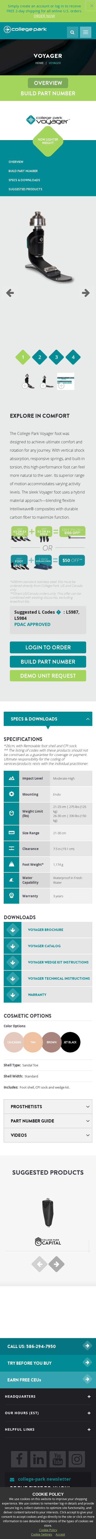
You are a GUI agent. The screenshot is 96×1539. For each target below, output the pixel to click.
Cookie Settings (41, 1534)
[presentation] (9, 292)
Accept (60, 1534)
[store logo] (25, 29)
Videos (19, 1135)
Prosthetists (26, 1107)
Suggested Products (25, 189)
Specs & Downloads (24, 180)
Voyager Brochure (45, 929)
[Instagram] (77, 1459)
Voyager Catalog (44, 946)
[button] (23, 357)
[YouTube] (57, 1459)
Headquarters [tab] (20, 1396)
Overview (48, 83)
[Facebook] (19, 1459)
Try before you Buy (29, 1363)
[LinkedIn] (38, 1459)
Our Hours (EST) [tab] (22, 1413)
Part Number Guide (32, 1121)
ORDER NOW (44, 16)
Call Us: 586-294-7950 (31, 1346)
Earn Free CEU (24, 1380)
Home (39, 63)
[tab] (48, 719)
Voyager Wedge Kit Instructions (58, 962)
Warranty (37, 994)
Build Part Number (48, 93)
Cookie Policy (48, 1530)
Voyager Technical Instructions (59, 978)
